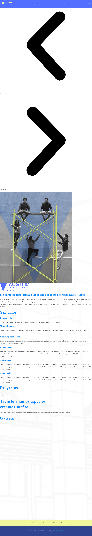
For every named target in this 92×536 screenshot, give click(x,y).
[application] (39, 4)
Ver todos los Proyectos (6, 396)
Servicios (25, 4)
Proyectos (35, 4)
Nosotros (55, 4)
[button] (89, 4)
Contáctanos (65, 4)
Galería (46, 4)
